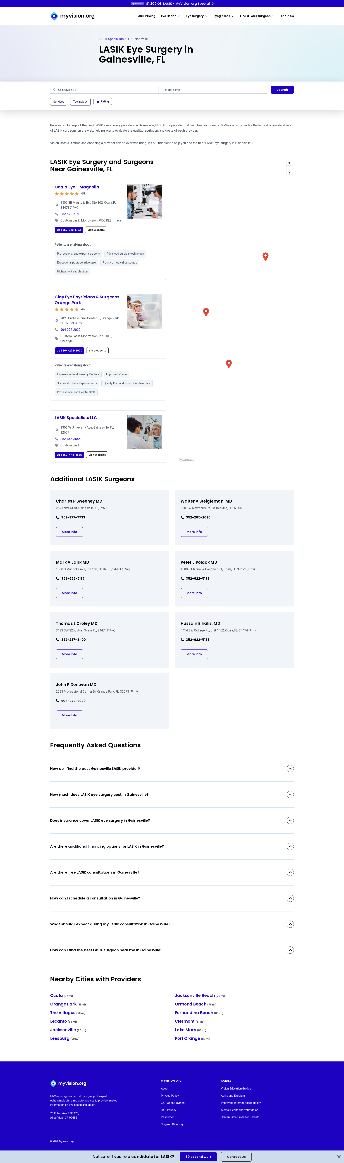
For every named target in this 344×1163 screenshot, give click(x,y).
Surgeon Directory (172, 1124)
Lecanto (63, 1021)
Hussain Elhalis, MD (200, 623)
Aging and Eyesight (233, 1095)
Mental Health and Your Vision (239, 1110)
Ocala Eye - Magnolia (77, 187)
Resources (168, 1117)
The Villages (68, 1013)
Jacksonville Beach (200, 995)
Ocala (61, 995)
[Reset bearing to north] (289, 173)
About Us (287, 16)
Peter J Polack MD (199, 562)
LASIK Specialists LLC (76, 418)
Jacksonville (68, 1030)
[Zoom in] (289, 162)
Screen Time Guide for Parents (240, 1117)
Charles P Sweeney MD (79, 501)
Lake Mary (190, 1030)
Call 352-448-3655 (69, 455)
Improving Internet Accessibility (241, 1103)
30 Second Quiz (198, 1156)
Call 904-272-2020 (69, 350)
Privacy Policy (170, 1095)
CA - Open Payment (173, 1103)
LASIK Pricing (146, 16)
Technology (80, 101)
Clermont (190, 1021)
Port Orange (192, 1038)
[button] (206, 312)
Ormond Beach (196, 1004)
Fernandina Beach (199, 1013)
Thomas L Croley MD (76, 623)
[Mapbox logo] (187, 460)
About (164, 1088)
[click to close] (339, 1157)
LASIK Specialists (111, 39)
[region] (236, 310)
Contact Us (236, 1156)
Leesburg (65, 1038)
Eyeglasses (222, 16)
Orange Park (68, 1004)
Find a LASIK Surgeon (255, 16)
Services (58, 101)
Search (282, 89)
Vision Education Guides (236, 1088)
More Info (72, 531)
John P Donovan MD (76, 684)
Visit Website (96, 230)
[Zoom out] (289, 168)
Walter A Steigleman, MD (206, 501)
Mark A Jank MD (72, 562)
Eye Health (168, 16)
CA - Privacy (168, 1110)
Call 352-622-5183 (69, 230)
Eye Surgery (195, 16)
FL (128, 39)
